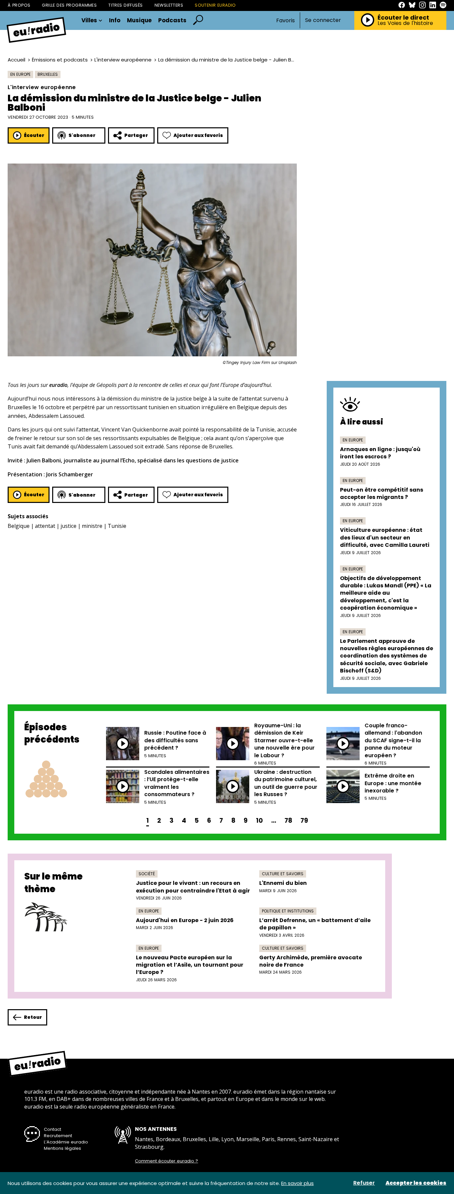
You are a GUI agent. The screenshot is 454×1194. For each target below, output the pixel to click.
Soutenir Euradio (215, 5)
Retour (33, 1017)
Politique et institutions (288, 911)
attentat (45, 526)
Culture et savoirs (282, 874)
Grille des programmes (69, 5)
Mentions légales (62, 1148)
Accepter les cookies (416, 1183)
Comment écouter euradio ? (166, 1161)
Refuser (364, 1183)
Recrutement (58, 1136)
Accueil (16, 59)
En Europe (20, 74)
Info (114, 20)
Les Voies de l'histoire (405, 23)
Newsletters (169, 5)
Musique (139, 20)
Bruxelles (48, 74)
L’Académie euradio (66, 1142)
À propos (19, 5)
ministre (92, 526)
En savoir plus (297, 1183)
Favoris (285, 20)
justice (68, 526)
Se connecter (323, 20)
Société (147, 874)
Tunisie (117, 526)
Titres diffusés (125, 5)
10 (259, 820)
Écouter (34, 135)
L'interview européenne (123, 59)
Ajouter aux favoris (198, 135)
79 (304, 820)
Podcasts (172, 20)
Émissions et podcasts (60, 59)
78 (288, 820)
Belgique (19, 526)
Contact (52, 1129)
